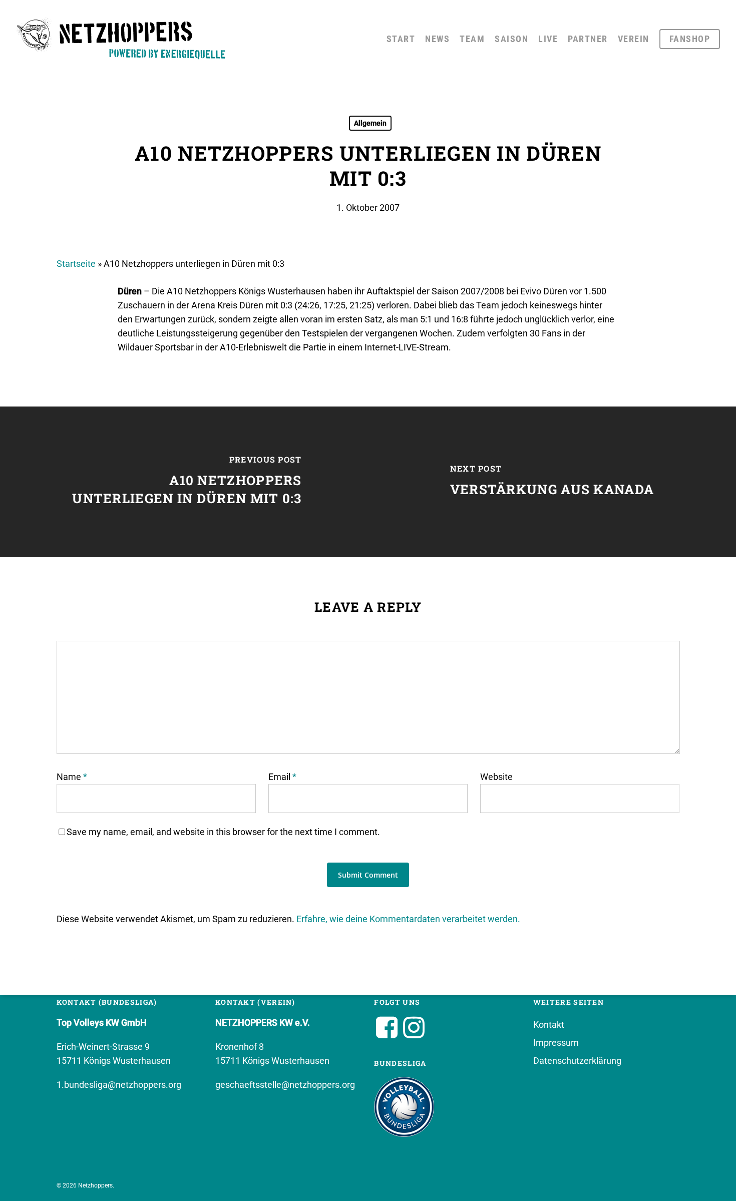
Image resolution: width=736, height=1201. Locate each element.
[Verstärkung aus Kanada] (552, 482)
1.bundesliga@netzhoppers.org (119, 1084)
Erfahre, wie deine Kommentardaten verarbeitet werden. (408, 919)
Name (72, 776)
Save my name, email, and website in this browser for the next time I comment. (223, 832)
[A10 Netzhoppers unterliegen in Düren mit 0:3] (184, 482)
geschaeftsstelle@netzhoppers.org (285, 1084)
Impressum (556, 1042)
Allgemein (370, 123)
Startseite (76, 263)
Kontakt (548, 1024)
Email (282, 776)
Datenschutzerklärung (577, 1060)
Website (496, 776)
